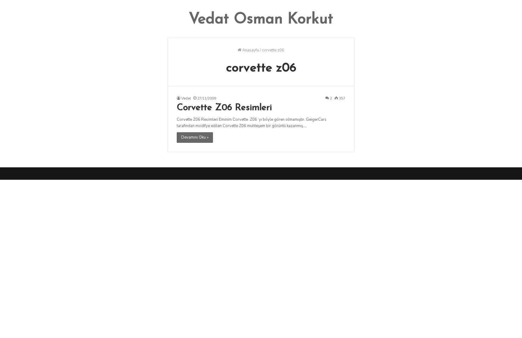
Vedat (186, 98)
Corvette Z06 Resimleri (224, 108)
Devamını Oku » (194, 137)
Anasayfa (250, 50)
